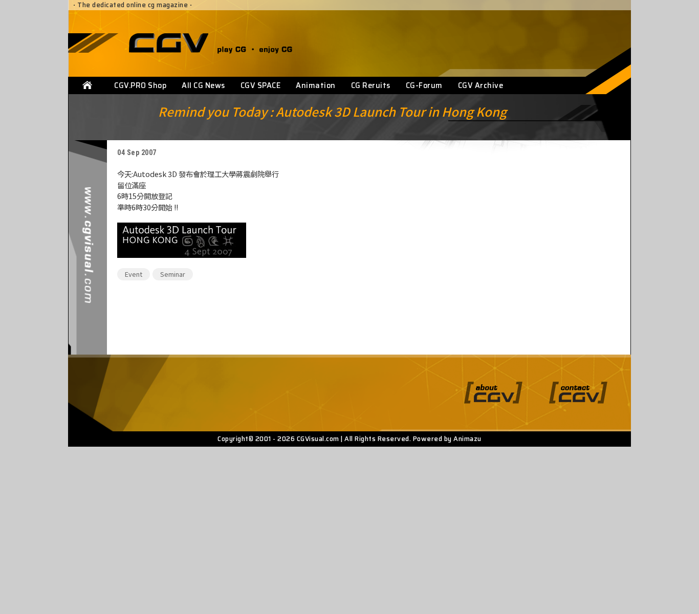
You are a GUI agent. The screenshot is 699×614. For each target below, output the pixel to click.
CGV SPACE (261, 85)
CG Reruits (370, 85)
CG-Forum (424, 85)
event (133, 274)
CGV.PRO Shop (140, 85)
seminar (172, 274)
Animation (316, 85)
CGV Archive (481, 85)
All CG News (203, 85)
